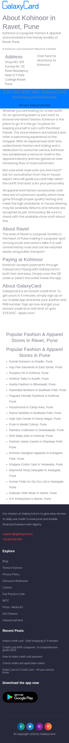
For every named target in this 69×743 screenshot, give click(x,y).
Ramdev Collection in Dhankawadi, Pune (36, 430)
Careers (7, 587)
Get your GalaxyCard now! (34, 105)
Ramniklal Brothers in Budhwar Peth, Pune (37, 390)
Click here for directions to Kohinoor (46, 60)
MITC (6, 600)
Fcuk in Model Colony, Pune (28, 424)
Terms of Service (12, 568)
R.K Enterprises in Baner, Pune (30, 498)
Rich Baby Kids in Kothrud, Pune (31, 436)
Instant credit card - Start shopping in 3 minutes (30, 641)
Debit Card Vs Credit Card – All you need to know (28, 671)
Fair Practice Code (14, 594)
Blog (5, 561)
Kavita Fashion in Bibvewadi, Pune (32, 384)
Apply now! (26, 313)
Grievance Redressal (15, 581)
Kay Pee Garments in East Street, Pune (35, 367)
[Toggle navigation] (43, 5)
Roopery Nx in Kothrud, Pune (28, 373)
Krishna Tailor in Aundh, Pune (29, 378)
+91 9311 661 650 (12, 539)
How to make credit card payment (22, 656)
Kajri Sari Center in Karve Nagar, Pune (35, 418)
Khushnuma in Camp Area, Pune (31, 407)
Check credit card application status (24, 663)
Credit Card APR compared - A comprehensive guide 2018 (30, 648)
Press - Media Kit (13, 607)
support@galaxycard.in (18, 534)
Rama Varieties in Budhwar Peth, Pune (35, 413)
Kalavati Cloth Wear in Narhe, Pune (33, 493)
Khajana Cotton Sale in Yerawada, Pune (36, 464)
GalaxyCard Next (13, 620)
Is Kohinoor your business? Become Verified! (29, 49)
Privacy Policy (11, 574)
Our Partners (10, 613)
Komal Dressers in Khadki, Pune (31, 361)
